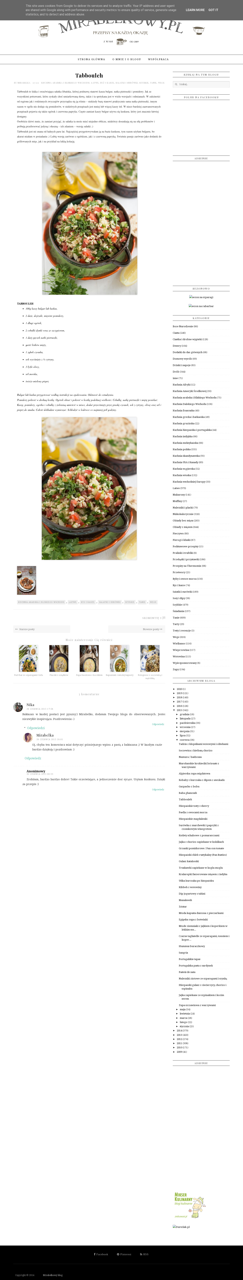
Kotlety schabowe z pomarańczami (199, 835)
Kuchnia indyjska (183, 436)
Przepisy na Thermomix (187, 565)
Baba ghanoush (188, 793)
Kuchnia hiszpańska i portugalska (192, 430)
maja (183, 1009)
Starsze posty (27, 629)
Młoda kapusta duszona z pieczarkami (201, 913)
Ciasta (176, 332)
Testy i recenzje (182, 630)
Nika (30, 704)
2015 (180, 710)
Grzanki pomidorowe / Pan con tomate (201, 848)
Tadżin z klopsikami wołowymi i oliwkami (203, 744)
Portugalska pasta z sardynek (196, 965)
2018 (180, 697)
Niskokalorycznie (183, 514)
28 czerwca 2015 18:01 (49, 739)
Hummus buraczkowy (192, 946)
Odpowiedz (158, 724)
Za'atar (183, 906)
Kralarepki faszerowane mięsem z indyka (203, 874)
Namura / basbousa (190, 757)
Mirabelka (24, 82)
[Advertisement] (201, 222)
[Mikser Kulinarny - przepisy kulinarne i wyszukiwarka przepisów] (190, 1218)
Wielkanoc (179, 643)
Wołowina (179, 656)
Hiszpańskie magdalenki (193, 818)
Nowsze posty (151, 629)
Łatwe (95, 82)
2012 (180, 1039)
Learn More (195, 10)
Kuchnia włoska (182, 475)
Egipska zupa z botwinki (193, 919)
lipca (183, 735)
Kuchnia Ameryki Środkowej (190, 391)
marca (184, 1018)
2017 (180, 701)
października (188, 722)
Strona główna (91, 59)
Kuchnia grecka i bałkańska (189, 417)
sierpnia (185, 731)
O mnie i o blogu (126, 59)
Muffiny (177, 501)
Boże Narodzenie (183, 326)
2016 (180, 706)
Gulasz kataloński (189, 861)
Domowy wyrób (182, 358)
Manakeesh (185, 900)
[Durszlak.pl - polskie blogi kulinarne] (181, 1227)
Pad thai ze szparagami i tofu (28, 675)
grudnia (185, 714)
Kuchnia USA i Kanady (185, 462)
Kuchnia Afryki (181, 384)
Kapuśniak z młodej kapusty (119, 675)
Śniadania (178, 611)
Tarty (176, 624)
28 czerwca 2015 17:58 (40, 709)
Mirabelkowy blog (48, 1275)
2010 (180, 1047)
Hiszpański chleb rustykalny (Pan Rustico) (203, 854)
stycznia (184, 1026)
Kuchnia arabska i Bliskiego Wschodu (65, 82)
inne (175, 378)
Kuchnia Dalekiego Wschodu (189, 404)
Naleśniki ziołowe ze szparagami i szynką (203, 978)
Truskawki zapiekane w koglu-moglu (201, 867)
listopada (185, 718)
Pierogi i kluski (181, 540)
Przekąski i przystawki (186, 559)
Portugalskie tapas (189, 959)
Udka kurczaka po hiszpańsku (196, 880)
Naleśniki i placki (183, 507)
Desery (177, 345)
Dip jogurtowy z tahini (192, 893)
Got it (213, 10)
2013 (180, 1034)
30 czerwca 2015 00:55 (40, 774)
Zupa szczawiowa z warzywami (197, 1005)
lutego (184, 1022)
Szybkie (144, 82)
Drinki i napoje (182, 365)
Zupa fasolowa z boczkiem (89, 675)
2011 (180, 1043)
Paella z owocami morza (193, 812)
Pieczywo (178, 533)
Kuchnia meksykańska (185, 442)
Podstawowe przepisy (185, 546)
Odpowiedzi (36, 728)
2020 (180, 689)
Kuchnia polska (182, 449)
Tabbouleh (185, 799)
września (185, 727)
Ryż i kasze (107, 82)
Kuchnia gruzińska (183, 423)
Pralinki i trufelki (183, 552)
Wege (161, 82)
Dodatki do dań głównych (187, 352)
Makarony (179, 494)
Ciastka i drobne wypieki (187, 339)
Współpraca (158, 59)
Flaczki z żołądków (59, 675)
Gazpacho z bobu (189, 786)
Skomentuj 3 (152, 618)
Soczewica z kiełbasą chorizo (195, 750)
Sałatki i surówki (127, 82)
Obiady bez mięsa (183, 520)
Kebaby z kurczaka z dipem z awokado (202, 780)
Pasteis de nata (187, 972)
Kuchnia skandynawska (186, 455)
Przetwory (179, 572)
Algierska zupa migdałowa (194, 773)
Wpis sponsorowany (185, 663)
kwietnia (185, 1013)
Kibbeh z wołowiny (190, 887)
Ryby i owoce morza (184, 578)
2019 (180, 693)
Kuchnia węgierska (184, 468)
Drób (176, 371)
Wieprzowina (181, 650)
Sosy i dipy (179, 598)
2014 (180, 1030)
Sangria (183, 952)
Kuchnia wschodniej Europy (189, 481)
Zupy (176, 669)
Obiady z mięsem (183, 527)
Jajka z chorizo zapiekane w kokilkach (201, 841)
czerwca (185, 739)
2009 (180, 1051)
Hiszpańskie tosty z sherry (194, 805)
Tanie (153, 82)
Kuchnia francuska (183, 410)
